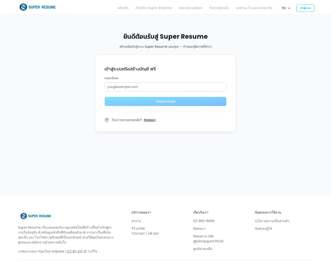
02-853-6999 (203, 221)
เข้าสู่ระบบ (305, 8)
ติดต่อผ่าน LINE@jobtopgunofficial (208, 238)
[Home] (36, 7)
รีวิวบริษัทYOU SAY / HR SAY (145, 231)
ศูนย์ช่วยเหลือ (202, 249)
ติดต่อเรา (199, 228)
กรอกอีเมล (111, 78)
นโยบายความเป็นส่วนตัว (272, 221)
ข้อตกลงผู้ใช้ (263, 228)
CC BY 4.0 (74, 251)
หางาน (136, 221)
